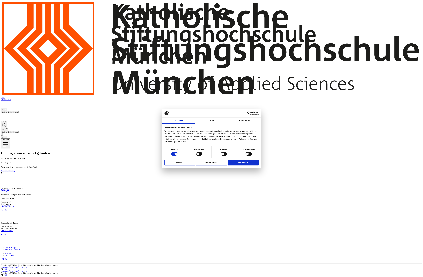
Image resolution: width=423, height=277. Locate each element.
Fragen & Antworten (12, 250)
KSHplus (4, 259)
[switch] (199, 154)
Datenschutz (13, 267)
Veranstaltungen (10, 248)
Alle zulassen (243, 163)
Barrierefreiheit (23, 267)
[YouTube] (8, 191)
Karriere (8, 253)
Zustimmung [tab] (178, 120)
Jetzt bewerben (6, 100)
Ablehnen (180, 163)
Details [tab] (211, 120)
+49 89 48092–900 (7, 206)
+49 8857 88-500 (7, 231)
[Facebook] (1, 191)
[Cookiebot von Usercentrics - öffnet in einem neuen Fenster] (249, 113)
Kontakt (3, 210)
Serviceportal (9, 255)
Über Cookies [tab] (244, 120)
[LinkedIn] (5, 191)
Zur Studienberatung (8, 171)
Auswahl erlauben (211, 163)
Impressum (5, 267)
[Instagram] (3, 191)
